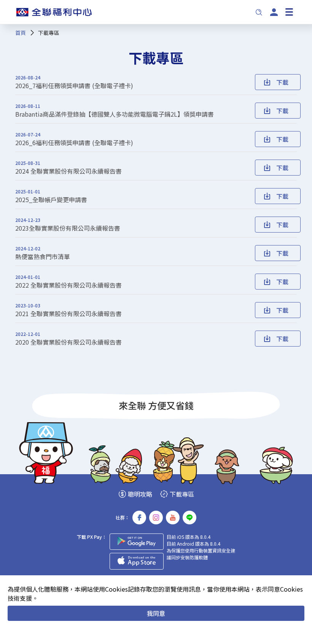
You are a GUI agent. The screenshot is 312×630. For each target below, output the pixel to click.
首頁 (20, 32)
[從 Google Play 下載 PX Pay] (137, 541)
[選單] (289, 12)
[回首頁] (54, 12)
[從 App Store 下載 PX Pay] (137, 561)
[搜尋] (258, 12)
